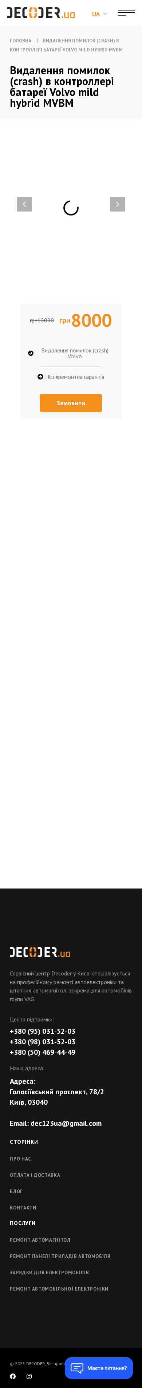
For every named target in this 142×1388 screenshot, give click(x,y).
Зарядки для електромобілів (49, 1273)
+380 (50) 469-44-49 (42, 1052)
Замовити (70, 403)
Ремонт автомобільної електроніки (59, 1289)
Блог (16, 1191)
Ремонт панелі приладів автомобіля (60, 1256)
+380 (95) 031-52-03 (42, 1031)
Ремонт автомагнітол (40, 1240)
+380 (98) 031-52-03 (42, 1041)
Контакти (23, 1208)
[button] (24, 204)
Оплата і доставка (35, 1175)
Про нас (20, 1159)
